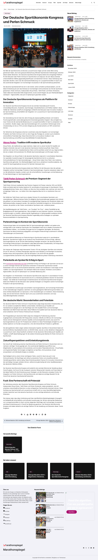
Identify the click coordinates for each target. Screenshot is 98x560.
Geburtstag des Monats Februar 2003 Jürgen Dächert (12, 449)
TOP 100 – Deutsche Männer (48, 531)
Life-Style (65, 2)
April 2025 (71, 83)
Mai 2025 (70, 79)
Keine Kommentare (16, 25)
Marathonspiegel (14, 549)
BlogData (54, 557)
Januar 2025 (71, 87)
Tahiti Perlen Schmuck (14, 178)
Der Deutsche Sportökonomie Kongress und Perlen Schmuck (60, 476)
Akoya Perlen (9, 142)
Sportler (59, 2)
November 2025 (72, 68)
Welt (54, 2)
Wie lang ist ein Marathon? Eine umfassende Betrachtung (50, 495)
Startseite (38, 2)
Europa (50, 2)
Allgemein (70, 96)
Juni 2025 (71, 76)
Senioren (71, 2)
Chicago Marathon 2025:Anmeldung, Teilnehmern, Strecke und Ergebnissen (84, 20)
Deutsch (44, 2)
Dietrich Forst (36, 428)
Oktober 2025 (71, 72)
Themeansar (62, 557)
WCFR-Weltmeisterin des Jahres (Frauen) (49, 519)
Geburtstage (78, 2)
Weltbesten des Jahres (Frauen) (50, 506)
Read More (71, 512)
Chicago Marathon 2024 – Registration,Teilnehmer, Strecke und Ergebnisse (84, 29)
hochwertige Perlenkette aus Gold (16, 263)
